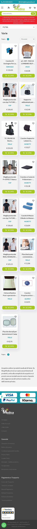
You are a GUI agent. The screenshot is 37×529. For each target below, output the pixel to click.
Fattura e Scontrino (7, 496)
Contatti (4, 431)
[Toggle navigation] (2, 8)
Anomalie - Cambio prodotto (10, 462)
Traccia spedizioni (6, 500)
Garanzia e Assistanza (8, 443)
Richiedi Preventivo (7, 493)
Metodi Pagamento (7, 489)
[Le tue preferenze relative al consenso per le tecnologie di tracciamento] (2, 397)
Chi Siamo (4, 420)
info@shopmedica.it (28, 2)
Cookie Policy (5, 458)
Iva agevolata (5, 465)
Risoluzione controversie (9, 469)
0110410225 (8, 2)
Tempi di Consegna (7, 485)
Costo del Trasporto (7, 482)
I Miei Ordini (5, 427)
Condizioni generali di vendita (10, 451)
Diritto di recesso (6, 447)
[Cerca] (33, 13)
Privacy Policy (5, 454)
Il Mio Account (5, 423)
